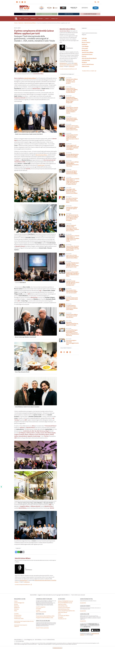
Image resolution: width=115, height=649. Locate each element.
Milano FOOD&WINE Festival (65, 601)
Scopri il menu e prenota (42, 627)
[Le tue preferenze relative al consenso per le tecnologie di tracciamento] (1, 486)
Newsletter (54, 18)
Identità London (62, 604)
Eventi (47, 18)
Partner (40, 18)
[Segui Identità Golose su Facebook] (17, 2)
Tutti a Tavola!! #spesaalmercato (66, 610)
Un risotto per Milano (63, 615)
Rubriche (33, 18)
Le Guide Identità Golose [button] (90, 14)
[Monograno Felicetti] (84, 8)
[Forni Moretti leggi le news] (63, 8)
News (15, 610)
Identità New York (62, 606)
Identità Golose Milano (30, 23)
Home (15, 23)
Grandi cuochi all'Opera (64, 607)
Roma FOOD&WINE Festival (65, 602)
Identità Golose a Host (63, 609)
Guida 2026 (83, 603)
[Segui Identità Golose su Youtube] (25, 2)
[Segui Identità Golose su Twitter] (22, 2)
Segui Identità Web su (65, 348)
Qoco (59, 614)
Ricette (26, 18)
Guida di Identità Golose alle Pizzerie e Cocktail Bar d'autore (69, 65)
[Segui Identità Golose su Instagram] (20, 2)
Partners (16, 609)
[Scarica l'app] (84, 630)
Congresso (25, 14)
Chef (20, 18)
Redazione (16, 607)
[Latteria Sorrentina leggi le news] (95, 8)
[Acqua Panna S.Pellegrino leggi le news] (41, 8)
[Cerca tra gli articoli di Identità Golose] (96, 2)
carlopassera (27, 582)
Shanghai (60, 617)
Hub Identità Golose (47, 14)
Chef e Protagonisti (19, 602)
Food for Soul (41, 165)
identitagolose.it (23, 580)
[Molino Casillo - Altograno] (52, 7)
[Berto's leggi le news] (73, 8)
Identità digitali (69, 14)
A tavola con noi (62, 618)
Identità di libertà (62, 612)
